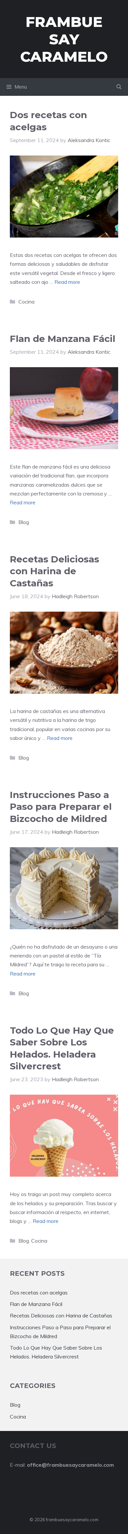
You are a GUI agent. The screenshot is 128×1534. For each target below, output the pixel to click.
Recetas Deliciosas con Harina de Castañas (54, 571)
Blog (23, 522)
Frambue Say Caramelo (64, 39)
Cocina (26, 301)
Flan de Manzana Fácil (62, 338)
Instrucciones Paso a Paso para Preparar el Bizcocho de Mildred (61, 806)
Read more (67, 282)
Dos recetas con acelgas (39, 1292)
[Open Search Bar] (119, 87)
